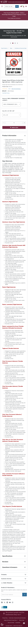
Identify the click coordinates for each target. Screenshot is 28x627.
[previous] (10, 43)
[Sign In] (24, 6)
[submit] (24, 594)
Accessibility (17, 622)
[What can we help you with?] (17, 6)
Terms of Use (21, 620)
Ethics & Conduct (11, 622)
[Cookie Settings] (2, 624)
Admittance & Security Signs (20, 48)
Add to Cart (15, 127)
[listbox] (14, 34)
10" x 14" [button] (5, 115)
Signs (11, 48)
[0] (26, 6)
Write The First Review (16, 88)
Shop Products (4, 48)
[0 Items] (26, 6)
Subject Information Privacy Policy (11, 620)
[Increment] (24, 122)
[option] (14, 34)
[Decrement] (3, 122)
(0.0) (9, 88)
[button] (14, 15)
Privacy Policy (5, 617)
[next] (17, 43)
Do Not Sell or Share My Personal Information (17, 617)
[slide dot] (12, 43)
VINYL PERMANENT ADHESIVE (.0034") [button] (12, 104)
